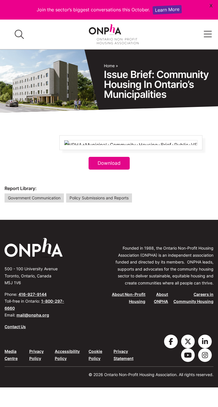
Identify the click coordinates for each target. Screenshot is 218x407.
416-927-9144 (32, 294)
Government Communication (34, 198)
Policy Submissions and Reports (99, 198)
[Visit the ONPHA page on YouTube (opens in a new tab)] (187, 355)
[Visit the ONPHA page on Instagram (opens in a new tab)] (204, 355)
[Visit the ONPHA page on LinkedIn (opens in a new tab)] (204, 341)
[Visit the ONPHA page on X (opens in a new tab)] (187, 341)
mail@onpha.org (32, 315)
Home (109, 66)
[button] (207, 34)
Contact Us (15, 326)
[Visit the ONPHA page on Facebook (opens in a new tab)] (170, 341)
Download (109, 163)
